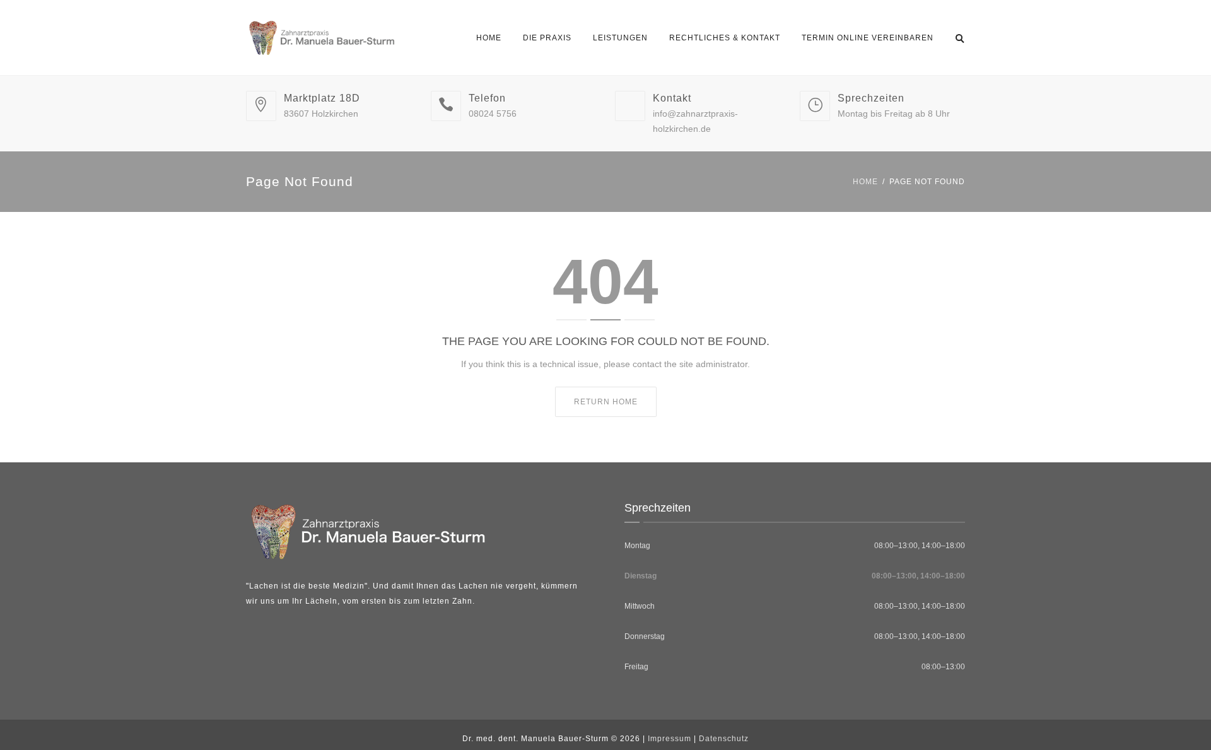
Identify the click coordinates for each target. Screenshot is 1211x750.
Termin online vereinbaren (867, 37)
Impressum (669, 738)
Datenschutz (724, 738)
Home (488, 37)
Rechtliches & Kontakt (724, 37)
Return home (606, 401)
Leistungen (620, 37)
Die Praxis (547, 37)
